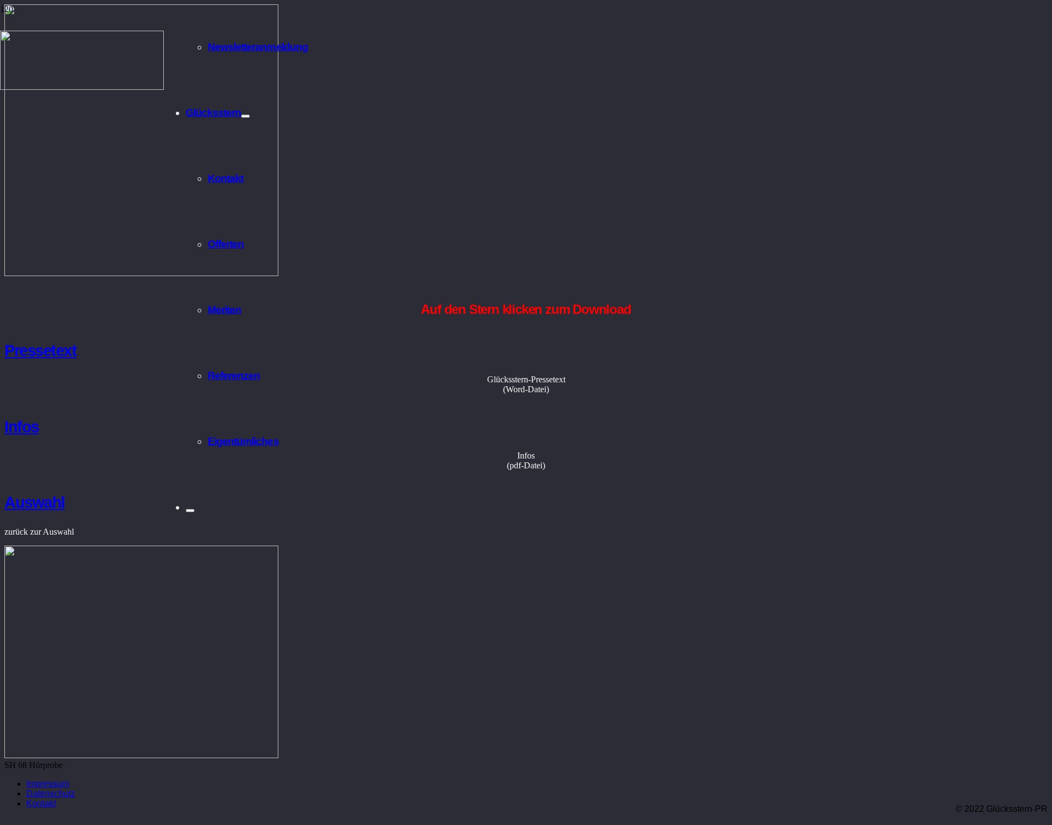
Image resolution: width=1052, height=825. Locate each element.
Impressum (47, 783)
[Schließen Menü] (190, 510)
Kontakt (41, 803)
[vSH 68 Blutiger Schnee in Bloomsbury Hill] (141, 273)
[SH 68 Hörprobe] (141, 755)
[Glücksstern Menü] (245, 116)
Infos (21, 427)
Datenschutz (50, 793)
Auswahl (34, 502)
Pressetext (40, 350)
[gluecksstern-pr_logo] (82, 86)
